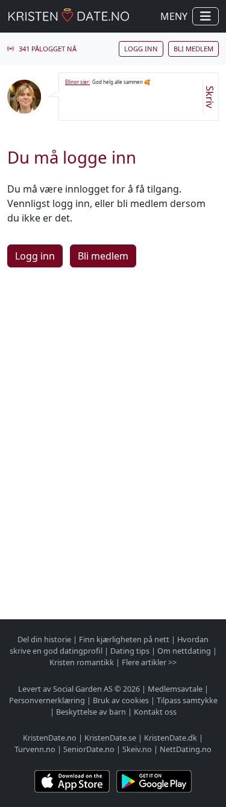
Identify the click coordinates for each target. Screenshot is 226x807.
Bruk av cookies (121, 700)
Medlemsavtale (175, 688)
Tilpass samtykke (187, 700)
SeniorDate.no (89, 749)
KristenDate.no (50, 737)
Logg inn (141, 48)
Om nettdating (184, 650)
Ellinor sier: (77, 81)
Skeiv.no (137, 749)
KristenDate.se (110, 737)
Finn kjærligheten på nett (124, 639)
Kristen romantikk (81, 662)
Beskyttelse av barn (91, 711)
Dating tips (129, 650)
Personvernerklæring (47, 700)
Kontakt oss (155, 711)
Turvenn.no (34, 749)
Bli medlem (193, 48)
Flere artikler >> (149, 662)
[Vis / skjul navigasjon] (205, 16)
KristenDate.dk (170, 737)
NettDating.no (186, 749)
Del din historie (44, 639)
